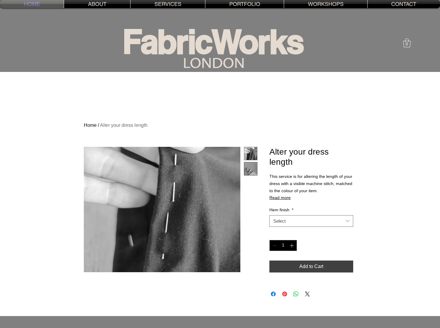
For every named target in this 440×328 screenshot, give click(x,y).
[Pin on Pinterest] (284, 294)
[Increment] (292, 245)
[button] (168, 4)
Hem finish (281, 209)
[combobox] (311, 221)
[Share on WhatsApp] (296, 294)
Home (90, 125)
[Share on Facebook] (273, 294)
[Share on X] (307, 294)
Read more (280, 197)
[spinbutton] (283, 245)
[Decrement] (274, 245)
